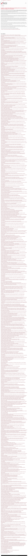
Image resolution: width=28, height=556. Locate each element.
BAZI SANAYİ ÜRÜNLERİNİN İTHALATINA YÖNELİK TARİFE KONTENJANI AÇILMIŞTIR (11, 282)
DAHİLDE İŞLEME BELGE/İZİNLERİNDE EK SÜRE (7, 365)
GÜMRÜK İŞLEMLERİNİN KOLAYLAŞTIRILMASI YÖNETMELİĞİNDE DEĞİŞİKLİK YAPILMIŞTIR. (12, 348)
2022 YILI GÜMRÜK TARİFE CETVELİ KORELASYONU (7, 228)
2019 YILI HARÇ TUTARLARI (4, 412)
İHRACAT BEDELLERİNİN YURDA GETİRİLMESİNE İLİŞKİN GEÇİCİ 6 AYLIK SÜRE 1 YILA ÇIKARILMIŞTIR (13, 434)
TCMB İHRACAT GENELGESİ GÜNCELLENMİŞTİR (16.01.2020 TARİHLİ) (9, 352)
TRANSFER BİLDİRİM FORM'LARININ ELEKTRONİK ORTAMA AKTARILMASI (10, 491)
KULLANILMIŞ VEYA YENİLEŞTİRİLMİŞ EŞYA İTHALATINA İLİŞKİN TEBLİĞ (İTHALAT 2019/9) (12, 415)
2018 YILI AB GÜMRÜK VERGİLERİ (5, 492)
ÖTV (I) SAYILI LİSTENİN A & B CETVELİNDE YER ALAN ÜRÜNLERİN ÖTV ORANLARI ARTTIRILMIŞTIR (13, 160)
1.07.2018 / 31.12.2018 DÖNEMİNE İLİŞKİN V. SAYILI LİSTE (8, 442)
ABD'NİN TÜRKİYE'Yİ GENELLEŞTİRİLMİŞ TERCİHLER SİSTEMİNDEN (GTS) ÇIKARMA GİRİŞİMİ (12, 399)
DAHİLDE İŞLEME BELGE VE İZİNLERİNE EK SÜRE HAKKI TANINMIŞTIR (9, 45)
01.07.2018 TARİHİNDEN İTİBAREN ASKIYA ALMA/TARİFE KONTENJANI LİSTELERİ (10, 515)
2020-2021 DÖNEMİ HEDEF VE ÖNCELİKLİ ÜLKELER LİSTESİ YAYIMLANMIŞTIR (10, 366)
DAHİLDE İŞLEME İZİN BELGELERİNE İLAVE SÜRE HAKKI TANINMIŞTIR (9, 270)
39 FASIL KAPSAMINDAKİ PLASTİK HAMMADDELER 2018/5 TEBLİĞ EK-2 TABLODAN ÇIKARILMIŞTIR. (13, 464)
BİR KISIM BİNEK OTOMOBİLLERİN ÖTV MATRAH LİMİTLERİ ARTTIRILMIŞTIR (10, 186)
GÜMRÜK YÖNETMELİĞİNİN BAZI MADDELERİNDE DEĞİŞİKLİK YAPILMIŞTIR (10, 211)
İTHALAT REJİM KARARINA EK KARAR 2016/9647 (7, 548)
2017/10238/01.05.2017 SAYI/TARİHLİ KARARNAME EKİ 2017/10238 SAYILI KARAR (10, 524)
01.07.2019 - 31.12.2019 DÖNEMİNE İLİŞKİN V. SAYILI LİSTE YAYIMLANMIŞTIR (10, 378)
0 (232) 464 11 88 (8, 0)
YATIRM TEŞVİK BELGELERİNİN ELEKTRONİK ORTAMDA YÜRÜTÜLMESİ (9, 448)
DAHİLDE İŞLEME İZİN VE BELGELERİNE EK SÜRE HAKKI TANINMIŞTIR (9, 66)
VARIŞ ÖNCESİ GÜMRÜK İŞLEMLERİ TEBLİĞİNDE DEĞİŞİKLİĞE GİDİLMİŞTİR (10, 250)
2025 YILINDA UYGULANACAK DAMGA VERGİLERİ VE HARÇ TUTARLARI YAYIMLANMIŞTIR (12, 101)
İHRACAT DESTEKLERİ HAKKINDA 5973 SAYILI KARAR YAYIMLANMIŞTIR (9, 194)
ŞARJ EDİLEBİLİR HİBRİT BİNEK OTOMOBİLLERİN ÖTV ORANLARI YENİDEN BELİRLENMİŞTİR (12, 124)
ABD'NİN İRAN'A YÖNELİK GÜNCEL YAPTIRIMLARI (7, 426)
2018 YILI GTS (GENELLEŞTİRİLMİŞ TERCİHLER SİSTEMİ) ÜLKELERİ (9, 475)
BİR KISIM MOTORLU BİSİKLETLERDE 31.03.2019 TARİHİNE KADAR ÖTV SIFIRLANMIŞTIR (12, 410)
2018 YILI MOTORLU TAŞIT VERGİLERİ (5, 552)
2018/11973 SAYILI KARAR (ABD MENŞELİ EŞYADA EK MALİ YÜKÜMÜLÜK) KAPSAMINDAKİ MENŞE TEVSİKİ (14, 401)
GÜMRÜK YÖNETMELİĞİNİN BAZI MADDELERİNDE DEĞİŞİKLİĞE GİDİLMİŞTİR (10, 163)
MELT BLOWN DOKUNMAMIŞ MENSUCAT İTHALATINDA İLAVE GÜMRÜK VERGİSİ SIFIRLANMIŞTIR (13, 304)
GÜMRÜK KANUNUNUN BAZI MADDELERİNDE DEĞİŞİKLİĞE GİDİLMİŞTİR (10, 367)
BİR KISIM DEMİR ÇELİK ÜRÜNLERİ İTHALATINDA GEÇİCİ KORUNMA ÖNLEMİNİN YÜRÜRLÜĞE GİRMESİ (13, 430)
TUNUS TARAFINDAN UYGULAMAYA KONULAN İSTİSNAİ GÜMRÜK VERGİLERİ (10, 470)
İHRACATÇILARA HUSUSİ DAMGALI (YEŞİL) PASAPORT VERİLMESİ (9, 539)
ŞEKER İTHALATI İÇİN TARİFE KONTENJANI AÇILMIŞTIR (7, 209)
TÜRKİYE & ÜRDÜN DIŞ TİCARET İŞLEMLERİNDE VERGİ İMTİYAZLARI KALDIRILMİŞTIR (11, 421)
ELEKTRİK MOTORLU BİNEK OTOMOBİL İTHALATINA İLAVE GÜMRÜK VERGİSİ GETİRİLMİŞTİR (12, 197)
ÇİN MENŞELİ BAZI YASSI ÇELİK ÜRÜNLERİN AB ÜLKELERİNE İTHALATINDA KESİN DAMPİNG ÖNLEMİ (13, 543)
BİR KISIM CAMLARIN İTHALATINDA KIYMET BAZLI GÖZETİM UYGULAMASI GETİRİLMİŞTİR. (12, 349)
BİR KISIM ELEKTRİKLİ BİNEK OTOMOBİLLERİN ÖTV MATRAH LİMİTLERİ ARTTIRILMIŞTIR (12, 149)
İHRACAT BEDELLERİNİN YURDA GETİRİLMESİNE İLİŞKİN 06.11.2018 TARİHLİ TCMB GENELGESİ (12, 425)
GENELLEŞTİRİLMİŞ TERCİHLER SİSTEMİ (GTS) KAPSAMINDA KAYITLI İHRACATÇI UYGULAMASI (12, 373)
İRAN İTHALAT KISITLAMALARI (4, 441)
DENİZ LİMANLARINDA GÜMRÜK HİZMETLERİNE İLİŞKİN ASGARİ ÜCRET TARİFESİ (11, 398)
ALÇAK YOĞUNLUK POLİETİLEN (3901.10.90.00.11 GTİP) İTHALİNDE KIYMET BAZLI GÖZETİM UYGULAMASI (14, 517)
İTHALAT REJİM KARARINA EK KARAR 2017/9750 (7, 547)
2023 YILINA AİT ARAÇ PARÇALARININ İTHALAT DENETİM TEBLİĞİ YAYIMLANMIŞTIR (11, 181)
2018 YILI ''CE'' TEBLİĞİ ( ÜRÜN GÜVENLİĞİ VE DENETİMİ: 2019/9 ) (9, 411)
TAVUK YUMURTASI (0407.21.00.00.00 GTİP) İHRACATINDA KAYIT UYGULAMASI (10, 80)
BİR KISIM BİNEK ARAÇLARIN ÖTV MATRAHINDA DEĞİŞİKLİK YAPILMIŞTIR (10, 431)
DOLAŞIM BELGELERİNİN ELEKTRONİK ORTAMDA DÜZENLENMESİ (9, 456)
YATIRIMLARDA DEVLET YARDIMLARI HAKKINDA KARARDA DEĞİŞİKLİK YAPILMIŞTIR (11, 116)
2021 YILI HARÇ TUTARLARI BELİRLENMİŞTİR (6, 281)
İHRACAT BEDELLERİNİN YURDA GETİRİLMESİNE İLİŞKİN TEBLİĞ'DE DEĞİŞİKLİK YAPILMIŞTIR (12, 356)
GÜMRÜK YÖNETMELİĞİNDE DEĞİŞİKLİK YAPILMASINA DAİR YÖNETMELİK (10, 386)
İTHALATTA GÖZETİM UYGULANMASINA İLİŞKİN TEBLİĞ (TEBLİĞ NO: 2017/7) (10, 519)
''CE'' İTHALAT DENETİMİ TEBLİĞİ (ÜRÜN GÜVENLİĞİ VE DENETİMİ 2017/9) (10, 550)
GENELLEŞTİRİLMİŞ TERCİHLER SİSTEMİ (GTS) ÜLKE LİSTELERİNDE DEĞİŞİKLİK (11, 500)
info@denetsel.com (4, 0)
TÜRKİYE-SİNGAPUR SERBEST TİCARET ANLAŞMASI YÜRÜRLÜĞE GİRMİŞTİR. (10, 494)
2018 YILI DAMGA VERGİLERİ (4, 480)
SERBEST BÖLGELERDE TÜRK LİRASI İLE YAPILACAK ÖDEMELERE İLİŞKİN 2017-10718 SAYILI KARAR (13, 496)
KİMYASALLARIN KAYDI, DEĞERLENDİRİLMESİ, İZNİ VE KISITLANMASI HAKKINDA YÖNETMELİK (12, 518)
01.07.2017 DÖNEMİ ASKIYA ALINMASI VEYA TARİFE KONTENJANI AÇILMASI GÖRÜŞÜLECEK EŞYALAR (13, 544)
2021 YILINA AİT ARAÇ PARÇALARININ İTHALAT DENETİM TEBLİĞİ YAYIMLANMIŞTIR (11, 272)
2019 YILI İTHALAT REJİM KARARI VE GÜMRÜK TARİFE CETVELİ (8, 409)
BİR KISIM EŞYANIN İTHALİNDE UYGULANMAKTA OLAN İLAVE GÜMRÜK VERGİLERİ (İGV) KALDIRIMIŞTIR (13, 216)
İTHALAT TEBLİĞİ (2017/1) (4, 549)
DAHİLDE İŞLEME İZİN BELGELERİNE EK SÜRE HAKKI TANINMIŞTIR (9, 172)
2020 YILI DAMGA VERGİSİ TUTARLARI (5, 360)
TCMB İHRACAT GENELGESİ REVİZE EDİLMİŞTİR (7, 187)
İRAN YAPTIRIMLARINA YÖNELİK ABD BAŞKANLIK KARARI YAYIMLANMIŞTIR (10, 351)
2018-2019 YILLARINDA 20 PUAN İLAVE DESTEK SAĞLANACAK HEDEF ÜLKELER (10, 474)
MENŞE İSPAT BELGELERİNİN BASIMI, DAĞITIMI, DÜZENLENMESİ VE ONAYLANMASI (11, 451)
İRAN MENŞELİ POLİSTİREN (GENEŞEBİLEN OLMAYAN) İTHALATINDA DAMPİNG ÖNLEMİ (11, 408)
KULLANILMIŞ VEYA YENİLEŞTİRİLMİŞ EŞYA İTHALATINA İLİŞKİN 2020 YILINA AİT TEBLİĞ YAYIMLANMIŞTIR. (14, 357)
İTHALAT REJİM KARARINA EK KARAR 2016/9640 (7, 551)
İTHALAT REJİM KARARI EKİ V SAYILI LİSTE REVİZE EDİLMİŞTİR (8, 203)
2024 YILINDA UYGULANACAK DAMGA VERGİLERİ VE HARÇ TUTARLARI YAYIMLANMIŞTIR (12, 146)
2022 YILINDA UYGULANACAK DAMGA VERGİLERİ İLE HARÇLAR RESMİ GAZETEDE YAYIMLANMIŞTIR (13, 227)
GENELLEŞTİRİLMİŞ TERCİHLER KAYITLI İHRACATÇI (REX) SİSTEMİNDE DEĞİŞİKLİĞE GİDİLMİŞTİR (13, 205)
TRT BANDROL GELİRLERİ (4, 507)
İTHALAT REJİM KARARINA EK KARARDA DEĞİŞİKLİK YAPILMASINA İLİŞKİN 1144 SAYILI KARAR (12, 384)
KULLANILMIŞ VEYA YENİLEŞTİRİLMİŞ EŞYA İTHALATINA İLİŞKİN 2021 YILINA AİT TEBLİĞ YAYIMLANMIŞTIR (14, 271)
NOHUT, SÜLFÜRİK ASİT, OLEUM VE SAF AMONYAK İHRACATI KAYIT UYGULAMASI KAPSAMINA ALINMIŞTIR (14, 230)
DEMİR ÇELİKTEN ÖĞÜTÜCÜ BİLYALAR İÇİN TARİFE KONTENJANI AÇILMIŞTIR (10, 195)
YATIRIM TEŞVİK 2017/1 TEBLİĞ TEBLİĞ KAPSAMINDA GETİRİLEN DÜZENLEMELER (11, 516)
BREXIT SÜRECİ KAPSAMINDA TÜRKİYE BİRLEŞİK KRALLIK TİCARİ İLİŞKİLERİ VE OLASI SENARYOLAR (13, 396)
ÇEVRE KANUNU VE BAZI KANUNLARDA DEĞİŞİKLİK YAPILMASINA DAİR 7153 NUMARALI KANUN (12, 417)
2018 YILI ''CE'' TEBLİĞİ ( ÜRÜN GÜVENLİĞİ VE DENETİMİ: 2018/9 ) (9, 478)
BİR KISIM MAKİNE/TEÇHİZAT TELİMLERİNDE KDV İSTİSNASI (8, 447)
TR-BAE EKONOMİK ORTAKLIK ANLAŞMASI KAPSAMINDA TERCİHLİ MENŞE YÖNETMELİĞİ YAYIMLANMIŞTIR (14, 159)
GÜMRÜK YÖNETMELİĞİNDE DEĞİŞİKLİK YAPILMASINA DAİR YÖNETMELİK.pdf (10, 29)
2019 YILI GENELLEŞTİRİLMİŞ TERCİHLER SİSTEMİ (7, 414)
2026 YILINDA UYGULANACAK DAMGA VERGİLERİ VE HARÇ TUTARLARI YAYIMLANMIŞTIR (12, 55)
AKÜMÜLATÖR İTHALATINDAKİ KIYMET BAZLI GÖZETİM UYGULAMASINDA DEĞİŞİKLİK (11, 466)
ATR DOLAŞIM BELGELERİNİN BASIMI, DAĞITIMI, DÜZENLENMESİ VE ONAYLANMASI (11, 450)
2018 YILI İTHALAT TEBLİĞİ (4, 477)
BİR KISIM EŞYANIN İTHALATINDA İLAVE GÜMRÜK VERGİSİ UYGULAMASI (10, 463)
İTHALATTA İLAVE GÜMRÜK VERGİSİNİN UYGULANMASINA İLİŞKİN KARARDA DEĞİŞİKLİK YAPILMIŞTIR (13, 86)
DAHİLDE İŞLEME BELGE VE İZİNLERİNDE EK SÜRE (7, 445)
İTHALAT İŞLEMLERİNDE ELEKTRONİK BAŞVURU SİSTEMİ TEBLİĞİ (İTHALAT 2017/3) (11, 481)
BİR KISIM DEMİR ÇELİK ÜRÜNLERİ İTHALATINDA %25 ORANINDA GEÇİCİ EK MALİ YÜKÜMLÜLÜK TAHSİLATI (14, 432)
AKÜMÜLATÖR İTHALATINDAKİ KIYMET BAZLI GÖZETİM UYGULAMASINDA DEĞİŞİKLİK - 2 (12, 444)
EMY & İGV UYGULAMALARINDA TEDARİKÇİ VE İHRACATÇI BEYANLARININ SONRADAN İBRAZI (12, 397)
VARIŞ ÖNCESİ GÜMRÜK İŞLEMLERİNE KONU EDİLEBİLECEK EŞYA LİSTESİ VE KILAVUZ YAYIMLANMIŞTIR (13, 395)
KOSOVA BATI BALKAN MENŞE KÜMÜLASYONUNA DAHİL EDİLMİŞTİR (9, 371)
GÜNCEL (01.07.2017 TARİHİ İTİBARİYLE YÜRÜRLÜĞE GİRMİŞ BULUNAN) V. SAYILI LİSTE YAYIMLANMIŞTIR (14, 508)
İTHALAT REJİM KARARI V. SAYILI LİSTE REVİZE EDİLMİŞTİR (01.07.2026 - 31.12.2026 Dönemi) (12, 41)
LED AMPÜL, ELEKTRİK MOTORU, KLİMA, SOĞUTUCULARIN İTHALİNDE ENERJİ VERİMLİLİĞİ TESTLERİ (13, 469)
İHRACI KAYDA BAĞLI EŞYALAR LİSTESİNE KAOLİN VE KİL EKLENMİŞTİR (9, 212)
